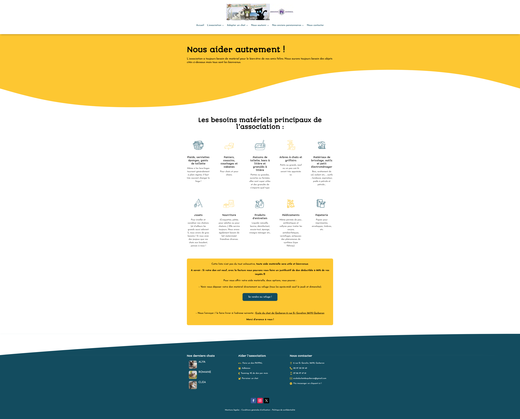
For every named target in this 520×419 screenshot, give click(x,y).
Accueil (200, 25)
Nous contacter (315, 25)
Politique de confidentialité (283, 410)
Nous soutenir (258, 25)
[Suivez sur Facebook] (253, 400)
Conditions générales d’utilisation (255, 410)
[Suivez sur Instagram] (260, 400)
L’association (214, 25)
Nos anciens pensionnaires (286, 25)
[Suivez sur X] (266, 400)
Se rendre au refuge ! (260, 297)
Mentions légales (232, 410)
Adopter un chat (236, 25)
